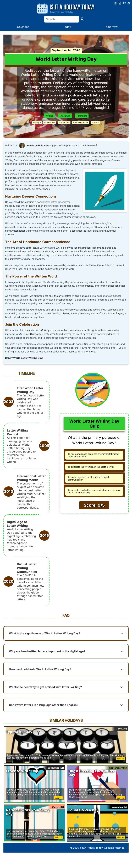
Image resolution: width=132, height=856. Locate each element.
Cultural (95, 122)
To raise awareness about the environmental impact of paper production (93, 455)
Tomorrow (111, 27)
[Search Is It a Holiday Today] (82, 19)
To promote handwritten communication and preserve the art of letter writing (94, 491)
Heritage (37, 122)
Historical (81, 115)
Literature (64, 115)
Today (67, 27)
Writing (49, 115)
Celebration (64, 122)
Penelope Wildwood (38, 145)
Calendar (23, 27)
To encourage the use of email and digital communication (88, 478)
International (49, 122)
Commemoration (80, 122)
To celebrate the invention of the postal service (91, 467)
